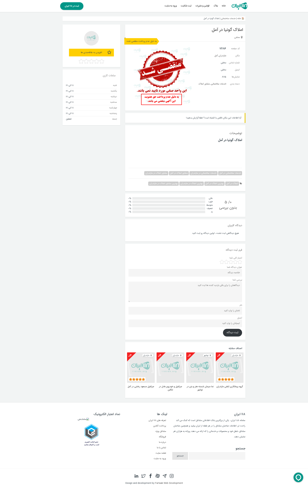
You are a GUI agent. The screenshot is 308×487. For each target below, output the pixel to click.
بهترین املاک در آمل (214, 184)
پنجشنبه (113, 113)
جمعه (114, 119)
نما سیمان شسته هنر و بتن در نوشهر (200, 388)
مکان (237, 55)
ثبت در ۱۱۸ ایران (72, 6)
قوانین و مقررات (203, 6)
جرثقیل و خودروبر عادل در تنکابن (170, 388)
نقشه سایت (161, 453)
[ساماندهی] (83, 419)
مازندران (222, 56)
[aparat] (157, 476)
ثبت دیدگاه (232, 333)
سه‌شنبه (113, 102)
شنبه (115, 85)
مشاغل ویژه (161, 431)
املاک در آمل (232, 184)
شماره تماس (234, 62)
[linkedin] (136, 476)
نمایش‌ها (236, 77)
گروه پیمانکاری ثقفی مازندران (229, 386)
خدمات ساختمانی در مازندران (203, 173)
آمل (216, 56)
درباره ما (162, 442)
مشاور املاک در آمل (179, 173)
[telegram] (164, 476)
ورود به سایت (171, 6)
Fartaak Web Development (169, 483)
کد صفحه (235, 48)
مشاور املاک (204, 84)
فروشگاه (162, 437)
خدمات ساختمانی (228, 18)
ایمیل (237, 69)
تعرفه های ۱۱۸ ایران (157, 420)
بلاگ (216, 6)
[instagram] (171, 476)
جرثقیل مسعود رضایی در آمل (141, 386)
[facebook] (150, 476)
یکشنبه (114, 90)
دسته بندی (235, 84)
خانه (224, 6)
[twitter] (143, 476)
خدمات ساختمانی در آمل (230, 173)
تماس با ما (161, 448)
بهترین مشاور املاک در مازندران (163, 184)
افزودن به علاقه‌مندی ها (91, 52)
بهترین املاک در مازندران (191, 184)
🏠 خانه (240, 18)
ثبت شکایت (186, 6)
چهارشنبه (113, 107)
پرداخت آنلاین (159, 426)
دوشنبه (114, 96)
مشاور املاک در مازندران (156, 173)
